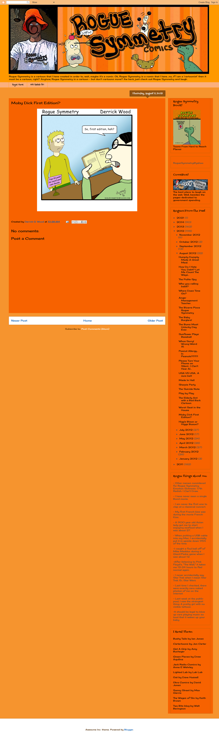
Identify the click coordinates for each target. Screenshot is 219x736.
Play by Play (186, 393)
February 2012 (188, 451)
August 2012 (188, 253)
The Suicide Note (189, 389)
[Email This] (73, 222)
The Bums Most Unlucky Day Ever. (188, 327)
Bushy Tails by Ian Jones (188, 638)
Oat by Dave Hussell (185, 677)
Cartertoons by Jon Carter (189, 643)
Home (87, 320)
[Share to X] (79, 222)
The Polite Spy (188, 279)
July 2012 (186, 429)
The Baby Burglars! (185, 318)
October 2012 (188, 241)
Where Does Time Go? (189, 292)
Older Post (155, 320)
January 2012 (188, 458)
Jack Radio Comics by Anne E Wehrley (187, 666)
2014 (181, 222)
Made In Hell (186, 380)
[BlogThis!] (76, 222)
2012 (181, 231)
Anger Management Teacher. (188, 300)
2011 (180, 464)
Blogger (128, 729)
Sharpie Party (187, 384)
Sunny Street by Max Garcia (186, 691)
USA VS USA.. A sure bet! (189, 374)
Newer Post (19, 320)
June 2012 (186, 434)
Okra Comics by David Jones (187, 683)
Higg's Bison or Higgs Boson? (188, 423)
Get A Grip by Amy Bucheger (185, 650)
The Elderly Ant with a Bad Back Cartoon (190, 400)
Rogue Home (18, 84)
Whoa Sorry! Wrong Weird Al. (188, 344)
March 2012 (187, 447)
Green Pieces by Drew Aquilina (187, 658)
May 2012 (186, 438)
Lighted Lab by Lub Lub (187, 672)
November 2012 (189, 234)
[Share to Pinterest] (85, 222)
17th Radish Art (37, 84)
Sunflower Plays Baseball (189, 335)
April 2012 (186, 443)
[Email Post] (67, 221)
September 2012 (190, 246)
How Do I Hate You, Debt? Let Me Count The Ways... (189, 270)
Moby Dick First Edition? (189, 416)
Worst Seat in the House (189, 408)
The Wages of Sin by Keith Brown (189, 699)
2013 (181, 226)
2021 (181, 217)
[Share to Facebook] (82, 222)
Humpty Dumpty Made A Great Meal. (189, 260)
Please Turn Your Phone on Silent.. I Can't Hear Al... (189, 364)
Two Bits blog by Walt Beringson (186, 707)
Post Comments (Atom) (95, 329)
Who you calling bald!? (188, 285)
